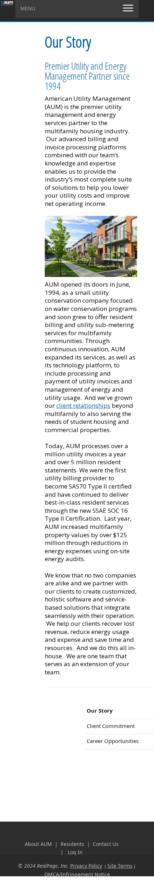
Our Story (100, 710)
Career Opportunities (113, 740)
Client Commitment (111, 725)
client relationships (83, 405)
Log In (75, 852)
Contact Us (106, 844)
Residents (73, 844)
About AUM (38, 844)
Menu (27, 8)
